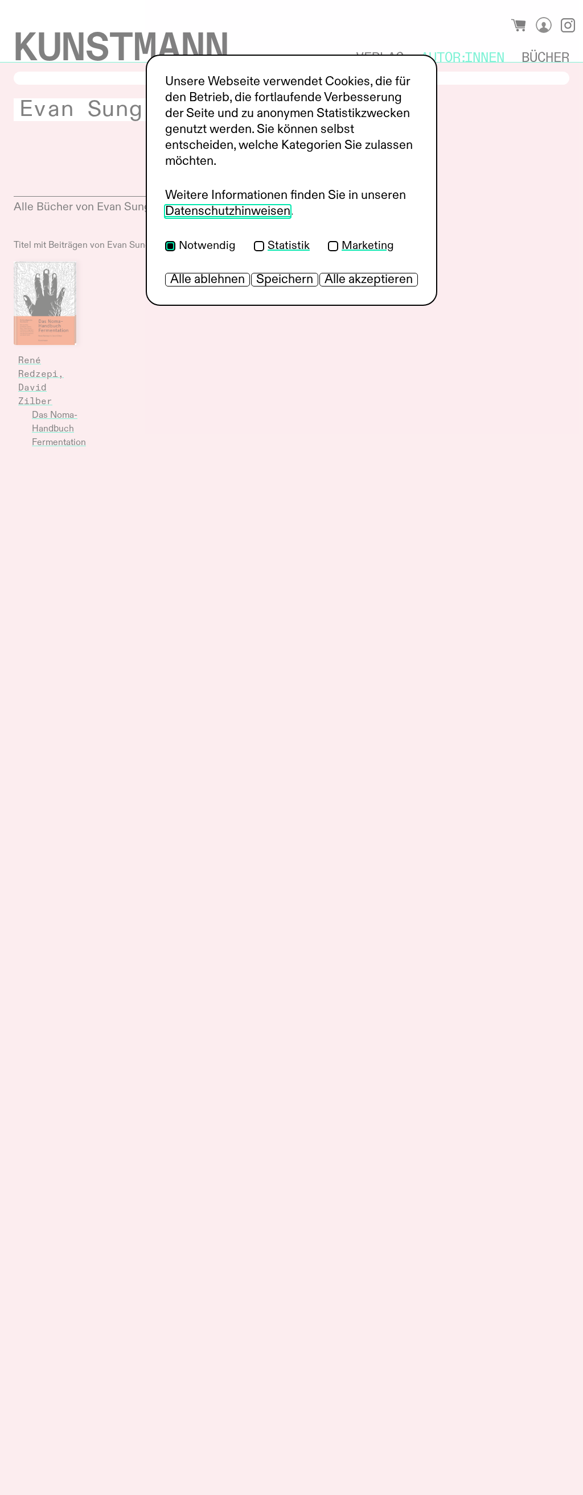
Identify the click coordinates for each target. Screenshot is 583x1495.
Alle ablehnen (207, 279)
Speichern (284, 279)
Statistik (289, 246)
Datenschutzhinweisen (227, 211)
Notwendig (207, 246)
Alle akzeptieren (369, 279)
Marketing (368, 246)
